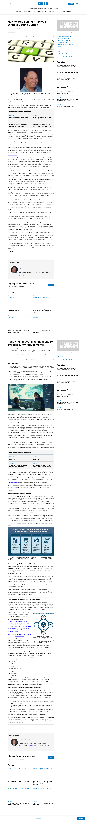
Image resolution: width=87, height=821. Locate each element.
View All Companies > (68, 56)
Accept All (81, 818)
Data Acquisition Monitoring (52, 11)
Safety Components (38, 11)
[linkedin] (29, 36)
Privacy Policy (38, 818)
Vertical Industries (66, 11)
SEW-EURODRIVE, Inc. (63, 48)
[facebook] (26, 36)
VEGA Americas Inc (62, 51)
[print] (53, 36)
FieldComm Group (12, 482)
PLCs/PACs (18, 11)
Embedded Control (27, 11)
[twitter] (31, 36)
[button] (9, 4)
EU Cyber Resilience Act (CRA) (16, 429)
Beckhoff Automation (62, 38)
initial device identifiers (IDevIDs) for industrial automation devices (18, 630)
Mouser (59, 46)
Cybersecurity (11, 17)
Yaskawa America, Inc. (63, 53)
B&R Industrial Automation (63, 36)
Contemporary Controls (63, 40)
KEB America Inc (61, 42)
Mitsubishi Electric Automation (64, 44)
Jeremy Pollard (11, 32)
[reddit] (33, 36)
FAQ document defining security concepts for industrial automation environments (18, 621)
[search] (11, 4)
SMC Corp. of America (63, 50)
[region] (43, 818)
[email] (35, 36)
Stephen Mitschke (12, 354)
